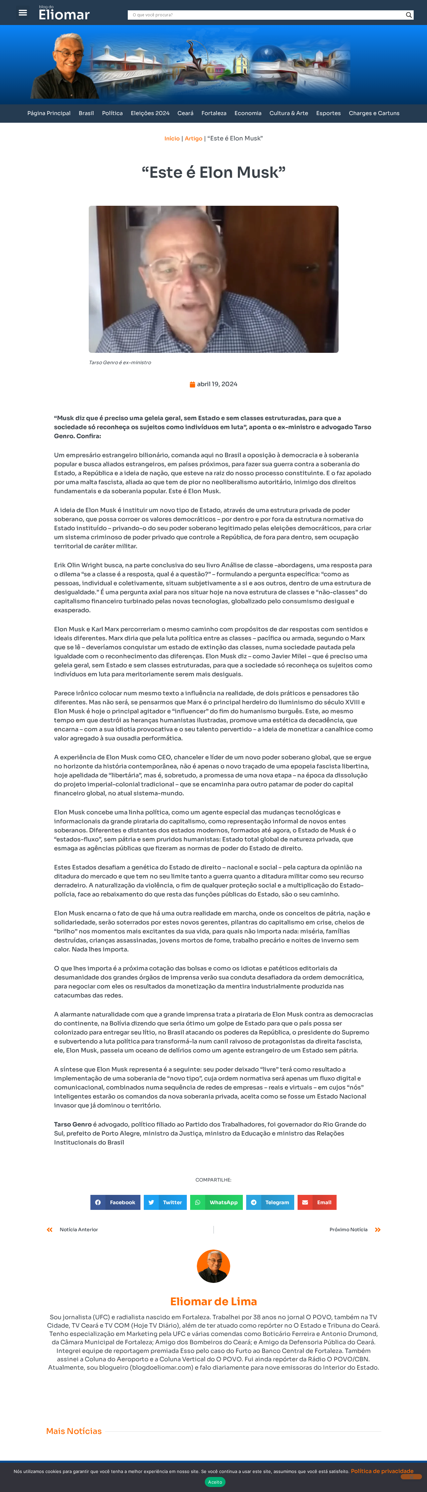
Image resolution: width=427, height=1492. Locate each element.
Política (112, 113)
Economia (248, 113)
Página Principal (49, 113)
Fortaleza (214, 113)
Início (172, 138)
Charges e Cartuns (374, 113)
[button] (23, 12)
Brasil (86, 113)
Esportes (328, 113)
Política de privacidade (382, 1471)
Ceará (185, 113)
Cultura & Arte (289, 113)
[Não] (411, 1476)
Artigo (193, 138)
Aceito (215, 1482)
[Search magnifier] (409, 15)
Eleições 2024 (150, 113)
